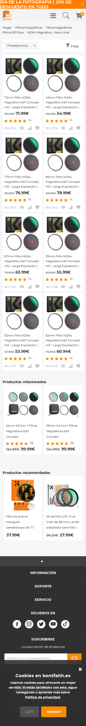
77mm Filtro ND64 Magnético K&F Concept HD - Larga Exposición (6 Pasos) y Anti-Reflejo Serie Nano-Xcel (21, 182)
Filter (75, 46)
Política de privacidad (42, 697)
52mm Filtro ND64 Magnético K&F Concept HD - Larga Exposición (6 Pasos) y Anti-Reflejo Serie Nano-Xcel (21, 341)
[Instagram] (29, 624)
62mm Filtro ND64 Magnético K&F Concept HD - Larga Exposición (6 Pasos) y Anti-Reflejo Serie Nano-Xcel (63, 341)
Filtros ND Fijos (13, 32)
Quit (29, 711)
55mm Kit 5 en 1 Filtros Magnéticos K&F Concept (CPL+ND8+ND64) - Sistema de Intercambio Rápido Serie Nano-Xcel (61, 432)
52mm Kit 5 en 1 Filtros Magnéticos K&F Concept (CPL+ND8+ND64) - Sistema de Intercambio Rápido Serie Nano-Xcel (21, 432)
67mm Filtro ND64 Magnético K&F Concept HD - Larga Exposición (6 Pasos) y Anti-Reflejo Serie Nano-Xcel (21, 262)
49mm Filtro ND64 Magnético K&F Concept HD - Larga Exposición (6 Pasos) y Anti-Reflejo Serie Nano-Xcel (63, 103)
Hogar (7, 27)
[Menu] (53, 15)
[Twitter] (41, 624)
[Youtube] (53, 624)
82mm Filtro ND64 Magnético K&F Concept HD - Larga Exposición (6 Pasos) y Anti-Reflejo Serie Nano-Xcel (63, 182)
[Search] (66, 15)
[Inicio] (7, 15)
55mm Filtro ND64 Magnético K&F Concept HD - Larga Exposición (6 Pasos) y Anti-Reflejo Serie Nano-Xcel (63, 262)
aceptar (54, 711)
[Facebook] (17, 624)
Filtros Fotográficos (28, 27)
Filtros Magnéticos (59, 27)
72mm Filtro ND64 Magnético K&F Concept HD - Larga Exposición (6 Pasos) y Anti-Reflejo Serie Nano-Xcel (21, 103)
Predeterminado (19, 45)
